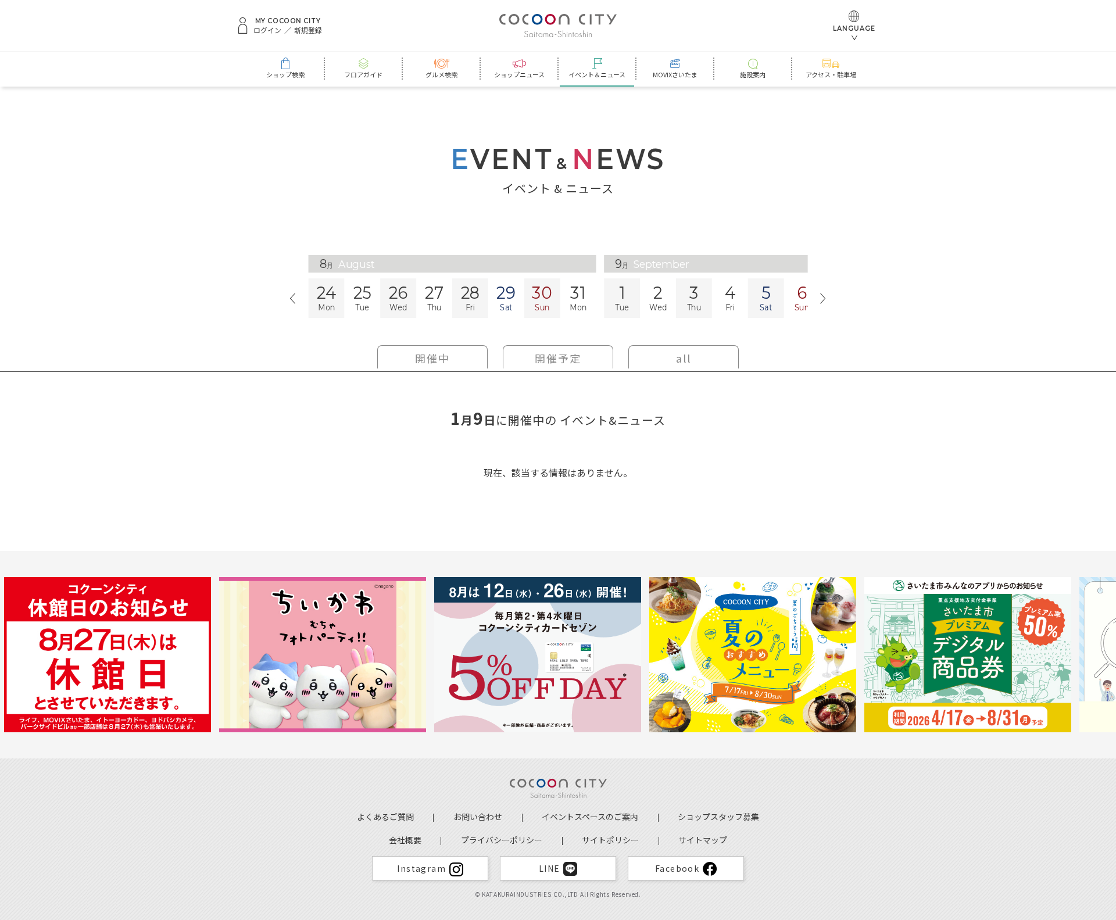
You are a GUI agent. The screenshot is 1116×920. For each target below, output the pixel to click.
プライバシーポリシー (501, 840)
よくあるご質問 (385, 816)
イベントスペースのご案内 (590, 816)
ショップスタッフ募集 (718, 816)
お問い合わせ (477, 816)
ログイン (267, 30)
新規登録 (308, 30)
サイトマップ (702, 840)
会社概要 (405, 840)
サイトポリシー (610, 840)
